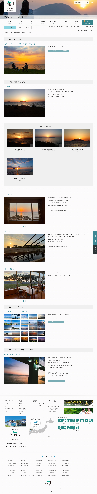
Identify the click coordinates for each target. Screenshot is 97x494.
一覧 (11, 32)
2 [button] (25, 226)
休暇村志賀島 (17, 32)
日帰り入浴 (62, 26)
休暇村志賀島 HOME (54, 26)
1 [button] (23, 226)
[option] (24, 60)
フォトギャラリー (81, 26)
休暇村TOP (6, 32)
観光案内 (68, 26)
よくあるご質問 (90, 26)
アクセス (74, 26)
